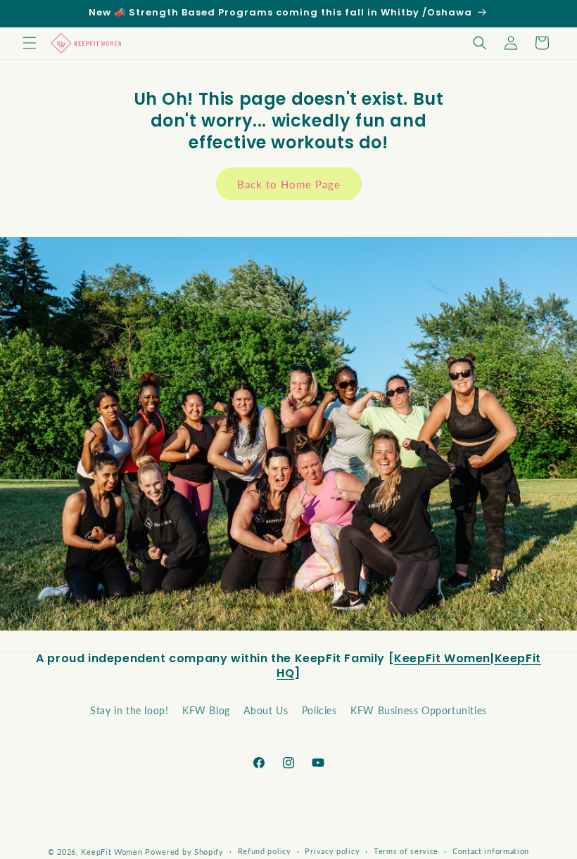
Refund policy (264, 850)
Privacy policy (332, 850)
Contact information (490, 850)
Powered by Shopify (184, 851)
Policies (319, 710)
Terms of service (406, 850)
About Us (265, 710)
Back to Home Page (289, 184)
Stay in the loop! (129, 710)
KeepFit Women (442, 658)
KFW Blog (206, 710)
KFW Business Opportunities (418, 710)
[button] (29, 42)
